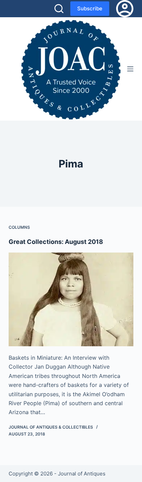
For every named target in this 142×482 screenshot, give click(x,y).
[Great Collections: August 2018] (71, 299)
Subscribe (89, 8)
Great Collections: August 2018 (56, 241)
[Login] (124, 8)
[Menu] (130, 69)
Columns (19, 227)
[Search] (58, 8)
